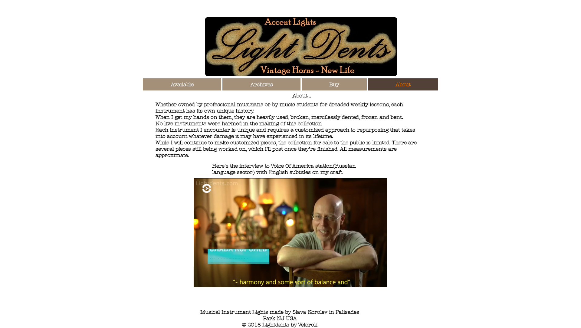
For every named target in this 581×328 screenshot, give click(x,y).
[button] (379, 280)
